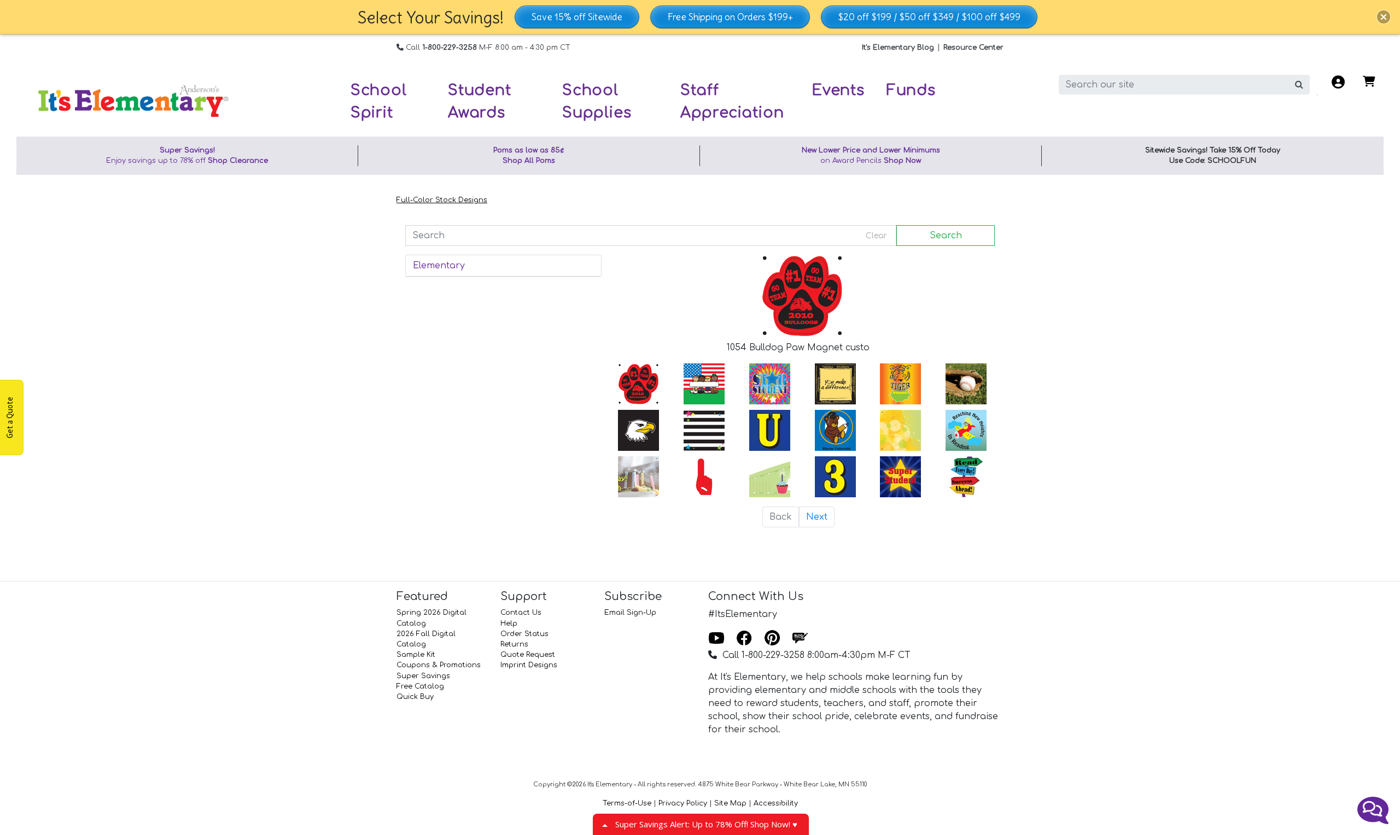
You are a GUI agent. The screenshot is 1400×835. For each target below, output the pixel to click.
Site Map (730, 803)
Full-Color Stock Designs (441, 200)
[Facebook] (744, 639)
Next (816, 517)
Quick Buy (415, 697)
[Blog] (800, 639)
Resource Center (973, 47)
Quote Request (527, 654)
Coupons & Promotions (438, 665)
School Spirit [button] (379, 101)
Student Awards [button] (479, 101)
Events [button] (838, 90)
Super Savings (423, 676)
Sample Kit (415, 654)
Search (946, 235)
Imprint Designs (528, 665)
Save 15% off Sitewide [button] (577, 17)
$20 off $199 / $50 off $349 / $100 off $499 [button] (929, 17)
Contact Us (520, 612)
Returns (514, 644)
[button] (1383, 16)
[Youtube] (716, 639)
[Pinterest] (772, 639)
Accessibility (776, 803)
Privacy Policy (682, 803)
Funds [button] (911, 90)
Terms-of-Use (627, 803)
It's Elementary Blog (898, 47)
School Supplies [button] (596, 101)
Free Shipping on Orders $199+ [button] (730, 17)
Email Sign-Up (630, 612)
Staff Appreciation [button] (732, 101)
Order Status (524, 634)
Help (508, 623)
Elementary (439, 266)
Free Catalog (420, 686)
